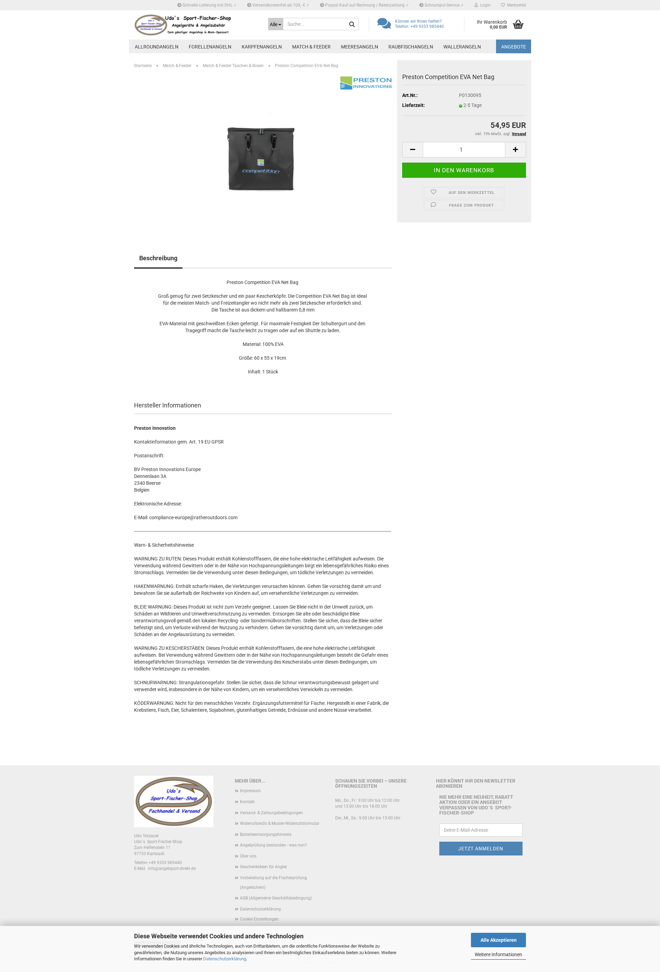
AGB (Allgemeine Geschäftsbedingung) (276, 898)
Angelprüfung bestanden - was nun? (273, 845)
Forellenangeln (210, 47)
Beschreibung (158, 258)
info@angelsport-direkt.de (172, 868)
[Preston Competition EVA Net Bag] (263, 151)
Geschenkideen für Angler (263, 866)
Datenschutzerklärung (224, 958)
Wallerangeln (462, 47)
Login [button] (484, 5)
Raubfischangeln (410, 47)
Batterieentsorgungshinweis (266, 834)
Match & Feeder (311, 47)
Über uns (248, 856)
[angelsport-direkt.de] (196, 25)
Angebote (513, 47)
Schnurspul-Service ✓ (444, 5)
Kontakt (247, 801)
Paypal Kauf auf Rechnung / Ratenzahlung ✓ (366, 5)
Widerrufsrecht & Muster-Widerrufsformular (279, 823)
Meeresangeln (359, 47)
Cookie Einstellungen (259, 919)
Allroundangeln (156, 47)
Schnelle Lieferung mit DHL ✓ (209, 5)
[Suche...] (352, 24)
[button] (412, 149)
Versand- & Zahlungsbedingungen (271, 812)
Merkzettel (515, 5)
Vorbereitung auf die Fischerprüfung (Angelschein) (273, 882)
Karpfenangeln (262, 47)
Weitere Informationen (498, 954)
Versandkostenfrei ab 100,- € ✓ (280, 5)
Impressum (250, 790)
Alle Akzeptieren (499, 940)
